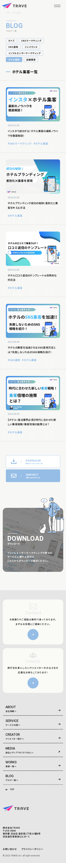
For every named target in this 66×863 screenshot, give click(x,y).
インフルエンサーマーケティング (24, 53)
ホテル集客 (14, 59)
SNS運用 (13, 46)
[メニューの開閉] (57, 6)
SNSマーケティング (31, 40)
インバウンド (31, 46)
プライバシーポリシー (32, 848)
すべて (11, 40)
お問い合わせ (10, 848)
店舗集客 (31, 59)
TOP (12, 789)
